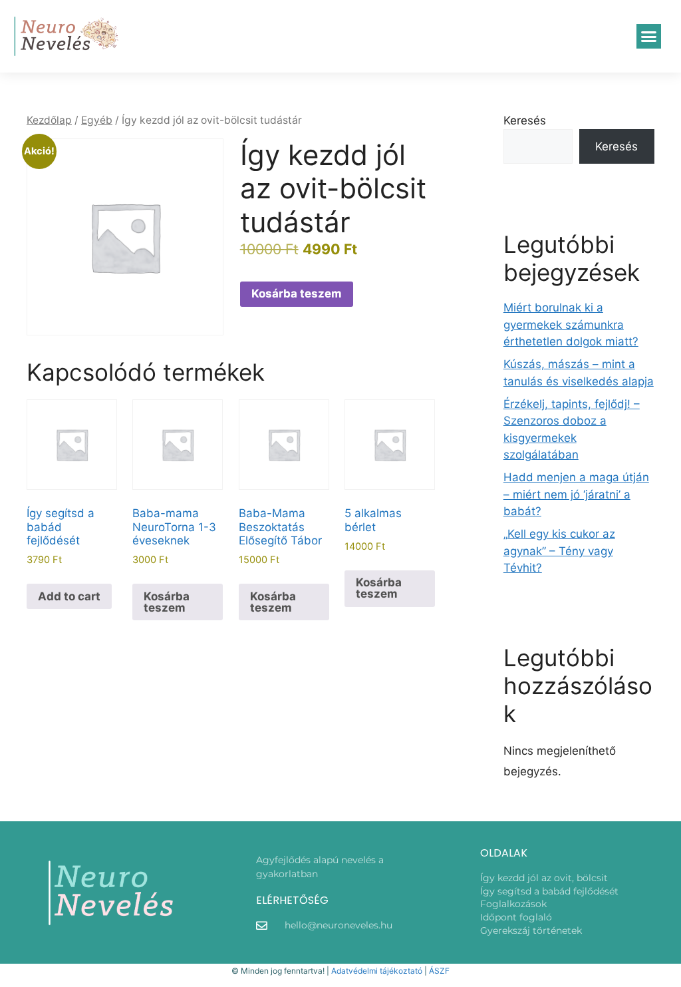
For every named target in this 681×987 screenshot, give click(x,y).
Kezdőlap (49, 120)
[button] (649, 36)
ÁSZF (439, 971)
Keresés (524, 120)
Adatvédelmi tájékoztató (376, 971)
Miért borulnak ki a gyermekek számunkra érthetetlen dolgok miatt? (570, 324)
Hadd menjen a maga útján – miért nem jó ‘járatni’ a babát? (576, 494)
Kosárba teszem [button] (167, 602)
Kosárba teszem (296, 293)
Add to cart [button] (69, 596)
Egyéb (96, 120)
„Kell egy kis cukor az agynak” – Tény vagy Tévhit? (559, 550)
